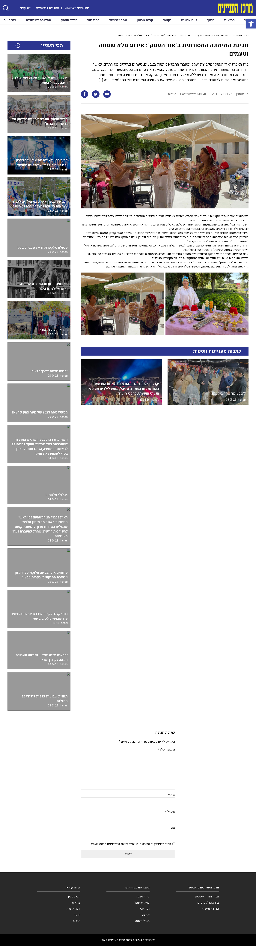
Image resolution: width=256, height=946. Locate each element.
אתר (172, 828)
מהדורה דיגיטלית (47, 8)
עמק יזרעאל (118, 20)
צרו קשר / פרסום (208, 902)
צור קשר (25, 8)
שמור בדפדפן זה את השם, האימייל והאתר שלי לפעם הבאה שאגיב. (131, 844)
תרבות (76, 921)
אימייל (170, 812)
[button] (251, 23)
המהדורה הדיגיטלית (207, 896)
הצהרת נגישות (210, 908)
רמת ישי (93, 20)
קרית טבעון (145, 20)
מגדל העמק (69, 20)
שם (171, 795)
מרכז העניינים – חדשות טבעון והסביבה (224, 35)
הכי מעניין (74, 896)
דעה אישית (189, 20)
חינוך (210, 20)
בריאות (229, 20)
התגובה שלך (166, 750)
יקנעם (167, 20)
